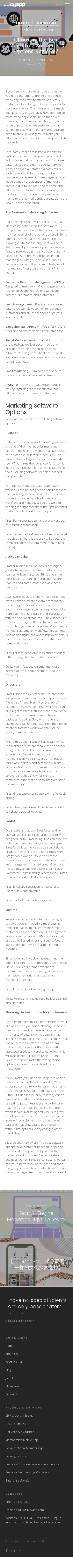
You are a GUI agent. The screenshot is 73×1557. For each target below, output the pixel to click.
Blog (8, 1370)
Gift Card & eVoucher (19, 1432)
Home (9, 1346)
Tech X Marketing (36, 29)
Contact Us (12, 1394)
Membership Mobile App (21, 1440)
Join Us (9, 1378)
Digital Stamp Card (17, 1424)
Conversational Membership (24, 1448)
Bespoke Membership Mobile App (27, 1472)
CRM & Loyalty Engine (19, 1415)
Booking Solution (16, 1456)
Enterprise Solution (18, 1480)
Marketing (47, 23)
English (23, 23)
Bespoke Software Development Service (32, 1464)
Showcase (12, 1386)
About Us (11, 1354)
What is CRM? (14, 1362)
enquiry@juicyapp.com (29, 1510)
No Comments (36, 64)
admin (26, 60)
